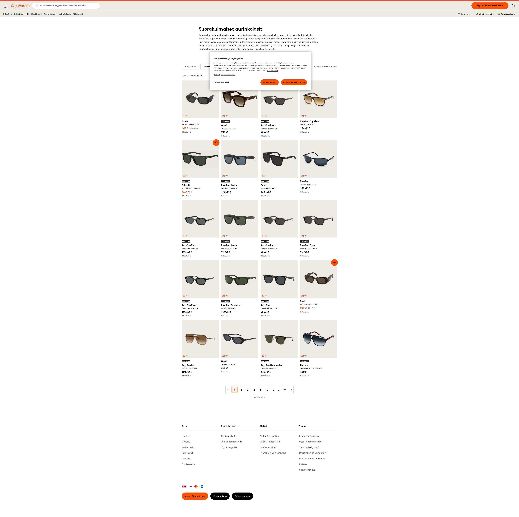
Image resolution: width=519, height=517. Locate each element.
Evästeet (303, 464)
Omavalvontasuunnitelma (312, 458)
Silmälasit (19, 14)
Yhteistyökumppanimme (224, 75)
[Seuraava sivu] (290, 390)
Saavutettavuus (307, 469)
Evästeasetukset (242, 496)
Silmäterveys (188, 464)
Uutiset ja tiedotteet (270, 441)
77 (285, 389)
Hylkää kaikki (269, 82)
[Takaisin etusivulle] (20, 5)
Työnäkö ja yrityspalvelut (273, 453)
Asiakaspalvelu (508, 14)
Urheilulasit (65, 14)
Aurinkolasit (50, 14)
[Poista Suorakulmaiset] (201, 75)
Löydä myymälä (486, 14)
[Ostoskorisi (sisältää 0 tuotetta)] (513, 5)
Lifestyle (7, 14)
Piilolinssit (78, 14)
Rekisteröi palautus (309, 436)
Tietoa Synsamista (269, 436)
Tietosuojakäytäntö (309, 447)
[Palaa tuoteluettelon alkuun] (500, 509)
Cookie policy (273, 71)
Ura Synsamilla (267, 447)
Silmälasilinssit (34, 14)
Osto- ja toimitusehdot (310, 441)
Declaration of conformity (312, 453)
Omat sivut (466, 14)
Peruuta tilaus (220, 496)
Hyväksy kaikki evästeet (294, 82)
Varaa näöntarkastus (492, 5)
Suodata (189, 66)
